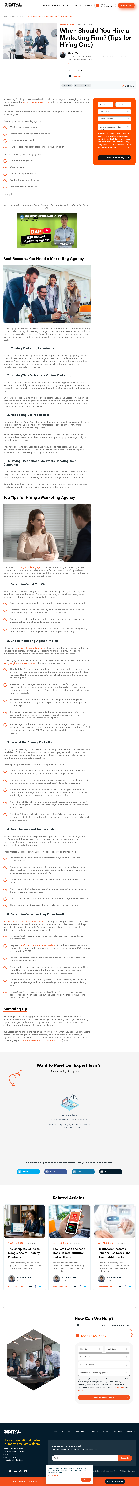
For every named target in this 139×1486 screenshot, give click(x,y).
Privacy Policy (122, 147)
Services (46, 5)
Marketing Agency (82, 85)
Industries (56, 5)
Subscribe (125, 1458)
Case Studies (76, 5)
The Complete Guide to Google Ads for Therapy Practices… (24, 1253)
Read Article (13, 1286)
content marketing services (35, 102)
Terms (100, 150)
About (65, 5)
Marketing (67, 85)
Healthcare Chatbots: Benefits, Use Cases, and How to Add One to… (114, 1253)
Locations (131, 1432)
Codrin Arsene (24, 1277)
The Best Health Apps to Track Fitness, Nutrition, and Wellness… (69, 1253)
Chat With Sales (114, 1481)
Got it (86, 1480)
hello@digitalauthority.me (13, 1460)
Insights (94, 1432)
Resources (88, 5)
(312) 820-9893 (9, 1457)
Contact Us (126, 5)
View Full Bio (77, 76)
